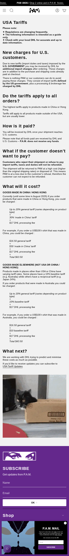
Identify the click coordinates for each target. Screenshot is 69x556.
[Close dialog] (65, 523)
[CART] (64, 10)
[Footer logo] (19, 456)
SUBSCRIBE (51, 547)
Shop (8, 515)
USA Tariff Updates (13, 366)
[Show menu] (4, 10)
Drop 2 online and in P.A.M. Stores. (44, 3)
